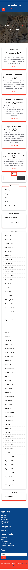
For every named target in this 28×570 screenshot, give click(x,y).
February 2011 (9, 340)
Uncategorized (9, 496)
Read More (14, 66)
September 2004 (9, 416)
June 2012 (8, 284)
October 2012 (9, 271)
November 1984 (9, 473)
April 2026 (8, 235)
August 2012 (8, 279)
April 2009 (8, 380)
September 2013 (9, 247)
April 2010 (8, 364)
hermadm (7, 217)
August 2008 (8, 388)
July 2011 (7, 324)
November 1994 (9, 457)
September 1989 (9, 461)
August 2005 (8, 404)
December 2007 (9, 396)
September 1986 (9, 469)
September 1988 (9, 465)
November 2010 (9, 352)
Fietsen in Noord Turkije (11, 206)
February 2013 (9, 263)
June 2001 (8, 428)
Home (7, 25)
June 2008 (8, 392)
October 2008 (9, 384)
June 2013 (8, 255)
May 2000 (7, 432)
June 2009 (8, 376)
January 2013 (9, 267)
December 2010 (9, 348)
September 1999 (9, 436)
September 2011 (9, 320)
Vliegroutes (8, 194)
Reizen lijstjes (16, 223)
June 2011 (8, 328)
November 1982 (9, 481)
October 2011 (9, 316)
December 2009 (9, 368)
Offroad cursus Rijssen (14, 100)
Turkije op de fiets (10, 202)
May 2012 (7, 288)
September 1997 (9, 444)
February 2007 (9, 400)
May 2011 (7, 332)
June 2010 (8, 360)
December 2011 (9, 308)
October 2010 (9, 356)
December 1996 (9, 448)
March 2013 (8, 259)
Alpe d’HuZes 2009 (14, 127)
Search (14, 174)
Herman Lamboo (14, 5)
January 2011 (9, 344)
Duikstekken (8, 198)
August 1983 (8, 477)
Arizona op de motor (14, 75)
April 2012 (8, 292)
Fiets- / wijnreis (14, 153)
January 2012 (9, 304)
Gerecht (14, 217)
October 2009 (9, 372)
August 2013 (8, 251)
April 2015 (8, 239)
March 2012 (8, 296)
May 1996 (7, 453)
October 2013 (9, 243)
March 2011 (8, 336)
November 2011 (9, 312)
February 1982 (9, 485)
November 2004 (9, 412)
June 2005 (8, 408)
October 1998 (9, 440)
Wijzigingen (8, 190)
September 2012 (9, 275)
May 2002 (7, 424)
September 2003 (9, 420)
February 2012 (9, 300)
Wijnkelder (14, 50)
